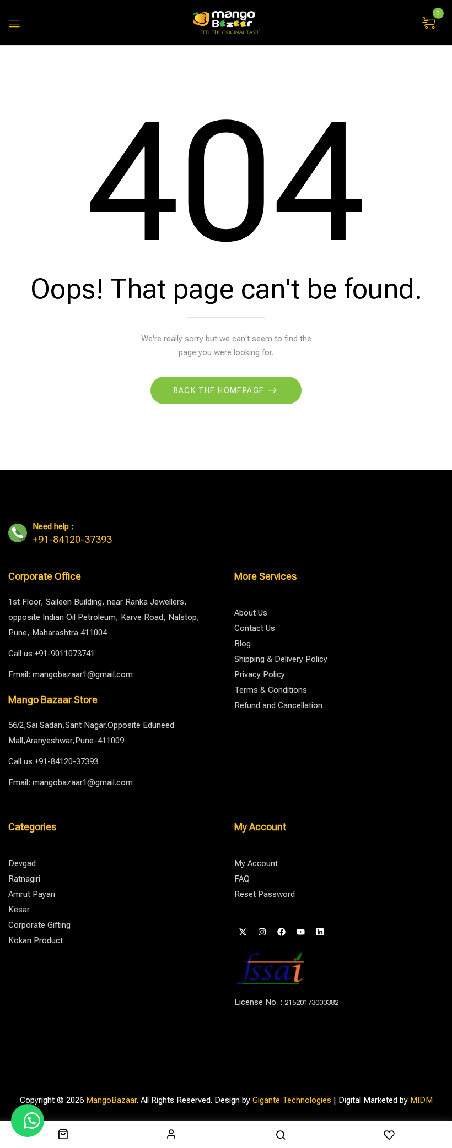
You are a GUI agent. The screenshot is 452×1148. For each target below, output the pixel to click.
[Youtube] (300, 932)
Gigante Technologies (291, 1100)
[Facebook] (281, 932)
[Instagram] (262, 932)
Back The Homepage (220, 390)
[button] (430, 24)
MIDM (421, 1100)
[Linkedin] (319, 932)
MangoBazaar (111, 1100)
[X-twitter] (242, 932)
